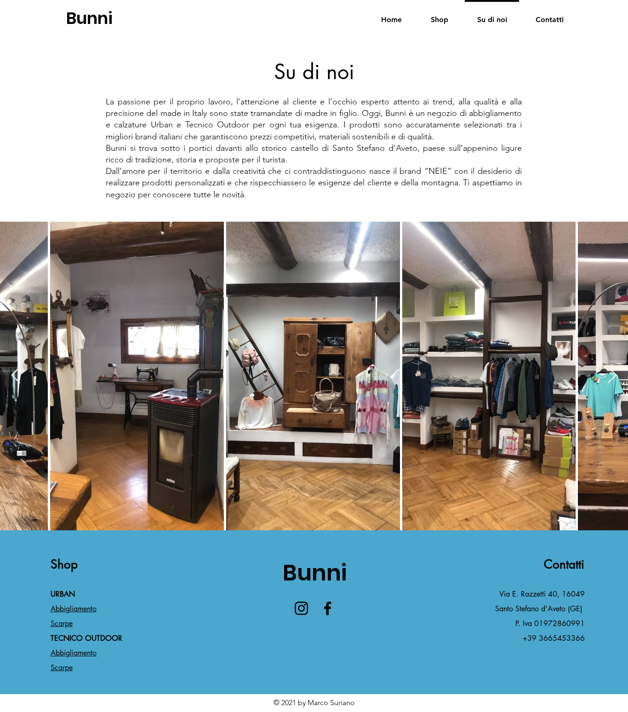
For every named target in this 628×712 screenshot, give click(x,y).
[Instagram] (301, 608)
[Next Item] (612, 376)
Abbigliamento (74, 609)
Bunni (89, 18)
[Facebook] (328, 608)
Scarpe (62, 623)
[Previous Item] (16, 376)
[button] (439, 15)
